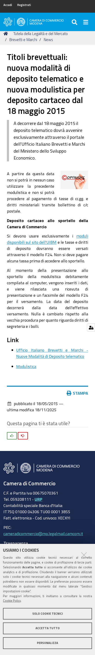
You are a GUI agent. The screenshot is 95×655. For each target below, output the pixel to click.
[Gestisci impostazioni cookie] (91, 327)
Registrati (24, 4)
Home (6, 34)
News (48, 39)
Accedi (7, 4)
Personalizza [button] (47, 642)
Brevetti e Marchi (23, 39)
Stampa (80, 393)
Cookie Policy (12, 600)
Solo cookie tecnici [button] (47, 613)
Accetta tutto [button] (48, 628)
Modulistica (26, 366)
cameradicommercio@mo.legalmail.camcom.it (43, 533)
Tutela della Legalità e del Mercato (40, 34)
